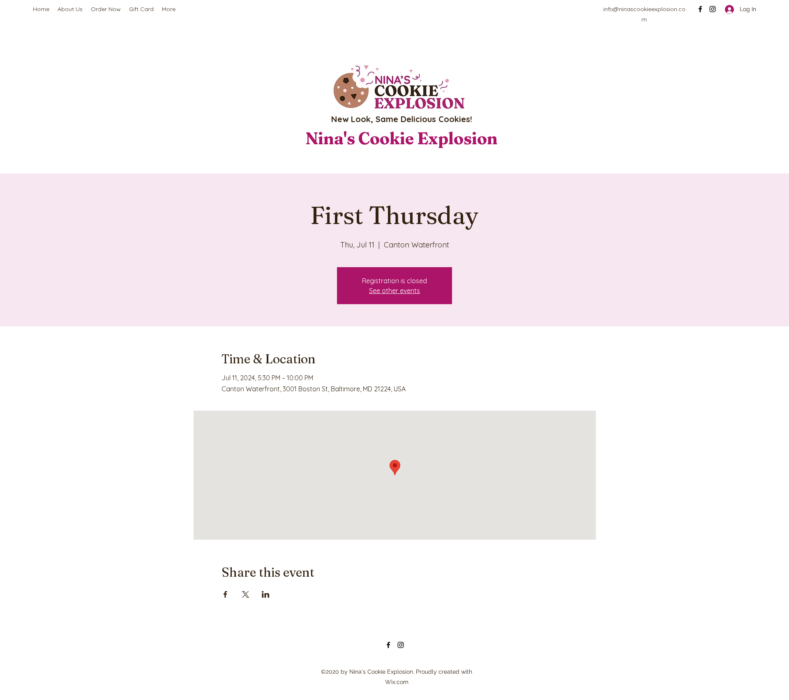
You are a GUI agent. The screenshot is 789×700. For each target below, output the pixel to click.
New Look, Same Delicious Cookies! (401, 119)
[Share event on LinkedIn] (266, 594)
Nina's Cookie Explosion (401, 138)
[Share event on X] (245, 594)
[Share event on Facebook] (225, 594)
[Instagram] (712, 9)
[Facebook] (700, 9)
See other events (394, 290)
